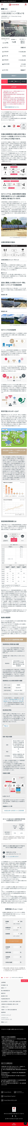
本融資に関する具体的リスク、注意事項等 (14, 810)
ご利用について (4, 1007)
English (25, 1)
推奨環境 (3, 1012)
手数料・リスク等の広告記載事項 (9, 1009)
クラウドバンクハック (6, 1015)
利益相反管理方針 (5, 999)
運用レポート (17, 81)
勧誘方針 (3, 993)
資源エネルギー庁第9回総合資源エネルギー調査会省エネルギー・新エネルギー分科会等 (14, 699)
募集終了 (14, 75)
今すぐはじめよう (14, 1124)
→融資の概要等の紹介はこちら (11, 107)
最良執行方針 (4, 996)
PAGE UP (25, 980)
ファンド (7, 977)
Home (2, 977)
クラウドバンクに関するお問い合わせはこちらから (12, 1029)
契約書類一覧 (4, 985)
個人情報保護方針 (5, 990)
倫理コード (3, 988)
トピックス (24, 81)
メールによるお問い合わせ (12, 856)
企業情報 (3, 982)
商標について (4, 1022)
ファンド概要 (11, 81)
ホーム (4, 81)
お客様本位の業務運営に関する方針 (9, 1004)
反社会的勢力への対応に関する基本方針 (11, 1001)
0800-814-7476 (15, 1066)
